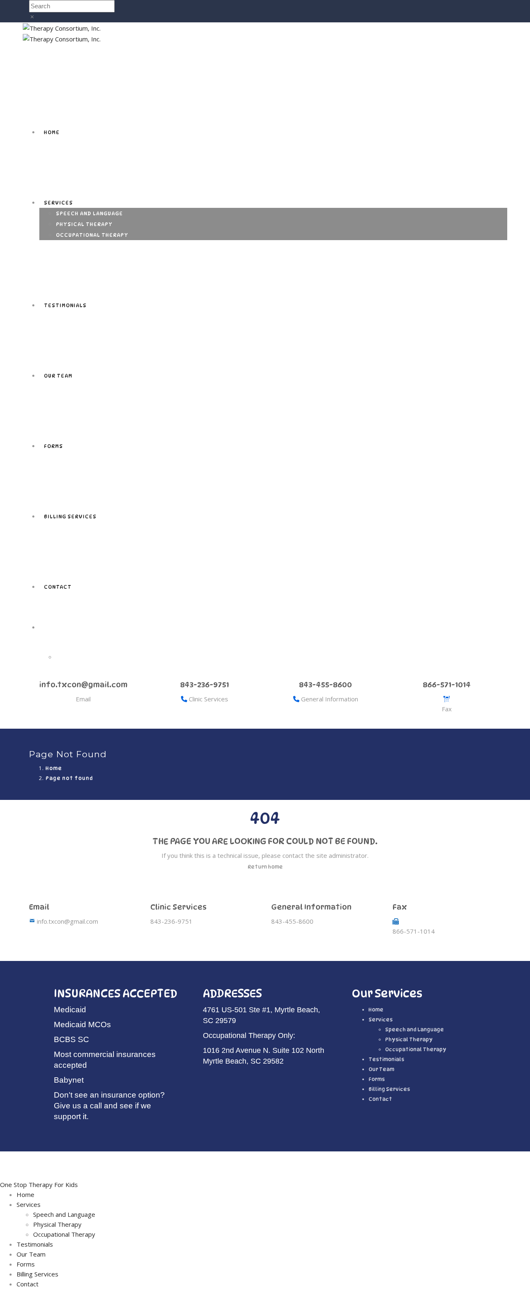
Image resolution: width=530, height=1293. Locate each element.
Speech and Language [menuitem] (64, 1214)
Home (52, 132)
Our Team (58, 376)
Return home (265, 867)
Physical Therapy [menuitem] (57, 1224)
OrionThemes (287, 1163)
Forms (53, 446)
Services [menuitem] (29, 1204)
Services (58, 203)
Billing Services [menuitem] (37, 1274)
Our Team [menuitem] (31, 1254)
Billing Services (70, 516)
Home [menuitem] (25, 1194)
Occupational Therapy (92, 235)
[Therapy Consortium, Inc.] (62, 27)
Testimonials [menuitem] (35, 1244)
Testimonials (65, 305)
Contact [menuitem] (28, 1284)
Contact (58, 587)
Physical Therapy (84, 224)
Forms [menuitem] (26, 1264)
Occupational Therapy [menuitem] (64, 1234)
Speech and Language (89, 213)
